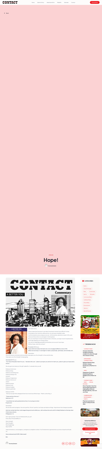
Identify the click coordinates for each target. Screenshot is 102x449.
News (85, 291)
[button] (63, 443)
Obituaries (92, 294)
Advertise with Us (50, 2)
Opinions (86, 308)
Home (33, 2)
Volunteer (66, 2)
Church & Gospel (87, 288)
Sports (85, 294)
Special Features (87, 311)
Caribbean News (87, 299)
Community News (88, 297)
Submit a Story (40, 2)
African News (86, 302)
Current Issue (92, 291)
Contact (73, 2)
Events (85, 286)
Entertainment (87, 305)
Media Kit (59, 2)
